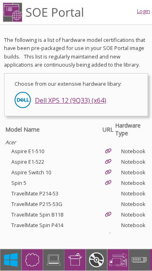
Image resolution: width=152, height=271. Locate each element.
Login (143, 11)
